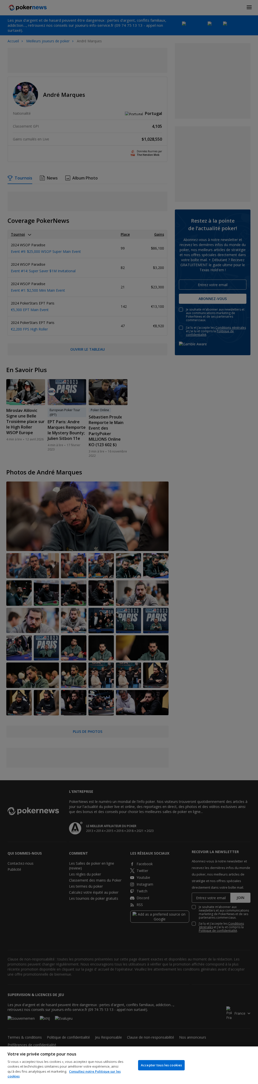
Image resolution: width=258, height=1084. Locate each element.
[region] (129, 1065)
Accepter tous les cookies (161, 1065)
